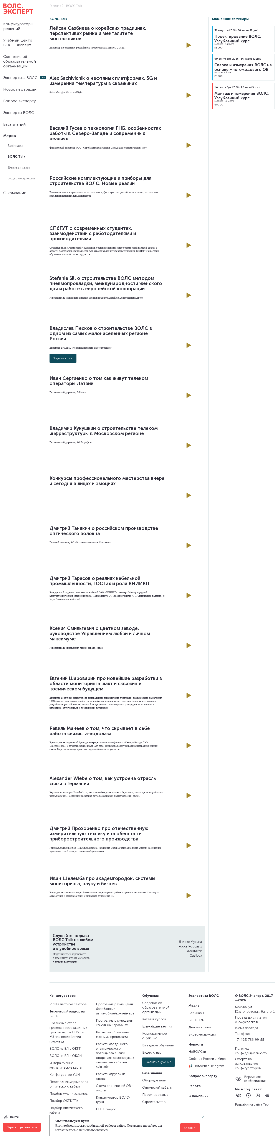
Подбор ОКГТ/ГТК (64, 1101)
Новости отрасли (19, 89)
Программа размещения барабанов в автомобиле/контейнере (115, 1008)
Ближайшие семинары (230, 19)
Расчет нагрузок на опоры (111, 1076)
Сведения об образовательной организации (19, 61)
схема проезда (246, 1028)
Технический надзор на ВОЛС (67, 1013)
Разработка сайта (249, 1104)
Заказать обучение (158, 1062)
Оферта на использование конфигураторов (248, 1063)
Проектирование (155, 1095)
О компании (14, 192)
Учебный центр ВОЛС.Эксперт (17, 42)
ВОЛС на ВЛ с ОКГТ (65, 1049)
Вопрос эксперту (19, 101)
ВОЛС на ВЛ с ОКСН (66, 1056)
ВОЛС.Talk (16, 157)
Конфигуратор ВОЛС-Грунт (113, 1100)
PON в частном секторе (68, 1004)
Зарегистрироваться (22, 1127)
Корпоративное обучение (154, 1036)
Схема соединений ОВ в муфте (115, 1088)
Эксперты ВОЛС (18, 112)
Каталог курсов (154, 1019)
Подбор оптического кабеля (66, 1110)
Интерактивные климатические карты (66, 1065)
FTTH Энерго (106, 1109)
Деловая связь (19, 167)
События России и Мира (207, 1059)
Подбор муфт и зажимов (69, 1094)
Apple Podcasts (190, 946)
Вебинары (15, 146)
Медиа (9, 136)
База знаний (14, 124)
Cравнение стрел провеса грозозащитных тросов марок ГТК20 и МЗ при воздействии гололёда (68, 1032)
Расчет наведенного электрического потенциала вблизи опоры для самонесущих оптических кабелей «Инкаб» (115, 1055)
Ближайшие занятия (157, 1026)
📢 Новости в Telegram (206, 1066)
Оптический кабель (157, 1087)
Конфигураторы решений (18, 26)
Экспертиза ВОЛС (20, 77)
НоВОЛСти (197, 1052)
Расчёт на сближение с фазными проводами (113, 1034)
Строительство (154, 1102)
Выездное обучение (158, 1045)
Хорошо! (190, 1127)
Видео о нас (151, 1052)
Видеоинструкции (21, 178)
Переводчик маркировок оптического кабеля (69, 1084)
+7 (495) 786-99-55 (249, 1040)
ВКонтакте (194, 951)
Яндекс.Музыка (190, 942)
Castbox (196, 955)
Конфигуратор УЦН (65, 1075)
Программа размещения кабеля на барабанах (114, 1023)
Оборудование (154, 1080)
